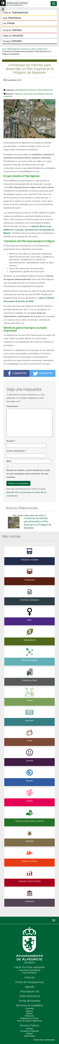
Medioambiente (14, 49)
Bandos (29, 1013)
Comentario (12, 406)
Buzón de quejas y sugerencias (29, 1021)
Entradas (12, 41)
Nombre (10, 441)
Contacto (29, 962)
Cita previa (29, 1008)
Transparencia (15, 12)
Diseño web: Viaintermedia (44, 1040)
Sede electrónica (29, 996)
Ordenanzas (29, 1016)
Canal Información (29, 973)
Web (8, 461)
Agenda (29, 986)
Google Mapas (29, 1036)
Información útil (29, 991)
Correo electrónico (16, 451)
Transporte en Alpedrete (29, 1031)
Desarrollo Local (30, 94)
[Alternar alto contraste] (3, 3)
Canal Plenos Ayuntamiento (29, 970)
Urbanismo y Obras (28, 49)
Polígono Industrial (45, 94)
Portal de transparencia (29, 982)
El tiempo (29, 1029)
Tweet (7, 86)
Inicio (4, 49)
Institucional (42, 49)
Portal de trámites (29, 1000)
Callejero (29, 1034)
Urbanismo (8, 96)
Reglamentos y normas (29, 1018)
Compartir (19, 373)
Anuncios (13, 35)
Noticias (30, 977)
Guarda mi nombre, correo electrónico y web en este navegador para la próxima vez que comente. (28, 473)
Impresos (29, 1011)
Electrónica (12, 17)
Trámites (12, 30)
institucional (18, 94)
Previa (8, 23)
